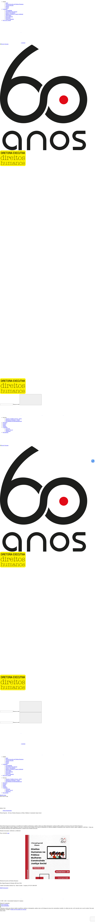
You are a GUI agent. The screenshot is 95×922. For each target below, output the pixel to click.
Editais (4, 425)
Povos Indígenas (9, 16)
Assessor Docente (9, 5)
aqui (8, 833)
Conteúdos (5, 427)
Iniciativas (5, 422)
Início (1, 795)
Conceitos (8, 428)
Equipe (7, 8)
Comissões (5, 9)
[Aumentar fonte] (10, 32)
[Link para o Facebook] (10, 415)
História (7, 6)
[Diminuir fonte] (31, 32)
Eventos (4, 423)
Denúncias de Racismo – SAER (13, 420)
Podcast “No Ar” (9, 430)
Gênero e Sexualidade (10, 12)
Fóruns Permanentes (7, 810)
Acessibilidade (9, 10)
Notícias (4, 426)
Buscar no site (16, 404)
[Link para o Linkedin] (31, 415)
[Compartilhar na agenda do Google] (10, 823)
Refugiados (8, 17)
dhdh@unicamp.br (4, 887)
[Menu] (10, 444)
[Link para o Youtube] (73, 415)
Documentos (5, 432)
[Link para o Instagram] (52, 415)
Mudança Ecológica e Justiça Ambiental (14, 14)
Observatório (8, 15)
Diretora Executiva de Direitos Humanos (14, 4)
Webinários (8, 431)
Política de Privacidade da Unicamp (18, 909)
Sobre (7, 3)
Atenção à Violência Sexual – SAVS (14, 418)
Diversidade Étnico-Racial (11, 11)
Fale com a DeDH (7, 20)
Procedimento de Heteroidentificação (14, 421)
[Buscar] (10, 700)
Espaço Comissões (10, 19)
